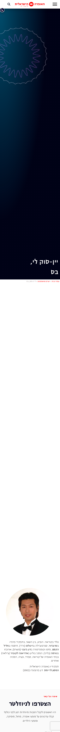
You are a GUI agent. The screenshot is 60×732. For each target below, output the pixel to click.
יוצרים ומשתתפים (44, 281)
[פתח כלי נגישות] (2, 10)
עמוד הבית (55, 281)
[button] (55, 4)
